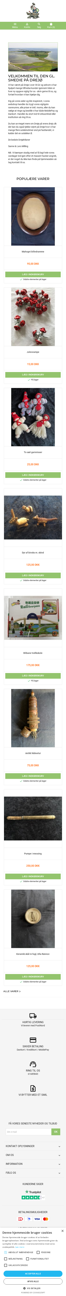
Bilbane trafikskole (32, 653)
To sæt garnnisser (33, 452)
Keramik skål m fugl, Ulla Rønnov (33, 954)
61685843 (33, 1074)
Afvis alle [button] (33, 1281)
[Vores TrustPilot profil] (33, 1191)
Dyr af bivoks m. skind (33, 552)
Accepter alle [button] (33, 1273)
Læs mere (19, 1247)
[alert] (33, 1262)
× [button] (62, 1231)
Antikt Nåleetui (33, 753)
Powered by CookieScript (33, 1292)
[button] (33, 1288)
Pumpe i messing (33, 853)
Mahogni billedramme (33, 251)
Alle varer (12, 991)
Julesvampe (33, 352)
